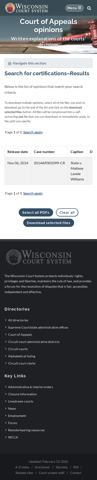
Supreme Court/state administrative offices (38, 327)
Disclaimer (42, 467)
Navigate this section (29, 63)
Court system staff (52, 473)
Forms (12, 423)
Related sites (24, 473)
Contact (75, 473)
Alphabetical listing (21, 356)
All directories (18, 320)
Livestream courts (20, 401)
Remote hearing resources (26, 430)
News (12, 408)
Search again (33, 132)
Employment (17, 416)
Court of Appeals (20, 334)
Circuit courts (18, 349)
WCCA (13, 437)
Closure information (22, 394)
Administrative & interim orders (30, 387)
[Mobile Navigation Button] (74, 8)
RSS (76, 467)
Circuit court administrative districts (34, 342)
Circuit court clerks (21, 363)
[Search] (89, 8)
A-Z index (22, 467)
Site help (62, 467)
